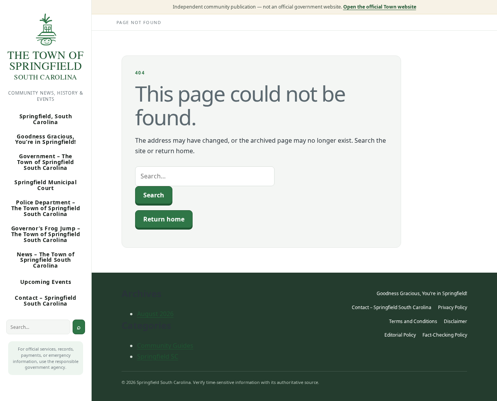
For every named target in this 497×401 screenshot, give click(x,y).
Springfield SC (157, 356)
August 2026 (155, 313)
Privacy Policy (452, 307)
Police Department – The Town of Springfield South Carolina (45, 208)
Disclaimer (455, 321)
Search (79, 327)
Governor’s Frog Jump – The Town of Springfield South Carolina (45, 234)
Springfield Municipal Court (45, 185)
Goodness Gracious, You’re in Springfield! (45, 139)
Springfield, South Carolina (45, 119)
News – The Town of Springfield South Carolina (45, 260)
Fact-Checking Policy (444, 335)
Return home (163, 219)
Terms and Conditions (413, 321)
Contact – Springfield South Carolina (45, 300)
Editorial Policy (400, 335)
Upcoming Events (45, 281)
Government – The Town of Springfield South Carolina (45, 161)
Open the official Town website (379, 6)
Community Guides (165, 345)
